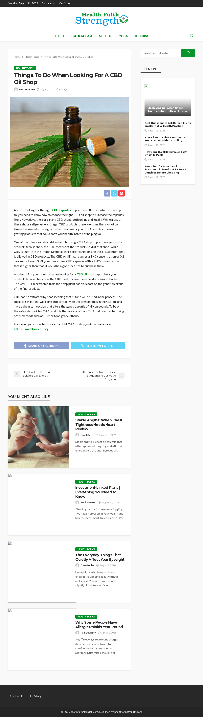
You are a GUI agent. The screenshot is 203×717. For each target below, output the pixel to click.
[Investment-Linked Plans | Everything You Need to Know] (42, 504)
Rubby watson (88, 502)
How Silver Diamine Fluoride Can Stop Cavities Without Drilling (165, 139)
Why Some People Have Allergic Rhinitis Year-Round (99, 624)
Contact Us (48, 3)
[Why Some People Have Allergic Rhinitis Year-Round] (42, 639)
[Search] (191, 36)
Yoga (123, 36)
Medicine (106, 36)
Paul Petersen (27, 89)
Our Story (65, 3)
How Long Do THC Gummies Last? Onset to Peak (166, 153)
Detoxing (141, 36)
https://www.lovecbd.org (31, 329)
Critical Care (82, 36)
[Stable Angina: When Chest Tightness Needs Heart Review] (38, 437)
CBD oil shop (85, 274)
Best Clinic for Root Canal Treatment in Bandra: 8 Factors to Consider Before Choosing (166, 169)
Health (59, 36)
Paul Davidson (88, 632)
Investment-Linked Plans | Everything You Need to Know (97, 491)
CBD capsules (61, 210)
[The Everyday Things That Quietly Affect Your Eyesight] (42, 572)
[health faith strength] (101, 19)
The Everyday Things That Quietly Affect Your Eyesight (99, 557)
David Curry (87, 434)
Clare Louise (87, 565)
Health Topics (25, 68)
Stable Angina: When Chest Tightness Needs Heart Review (99, 424)
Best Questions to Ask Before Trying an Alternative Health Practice (168, 124)
